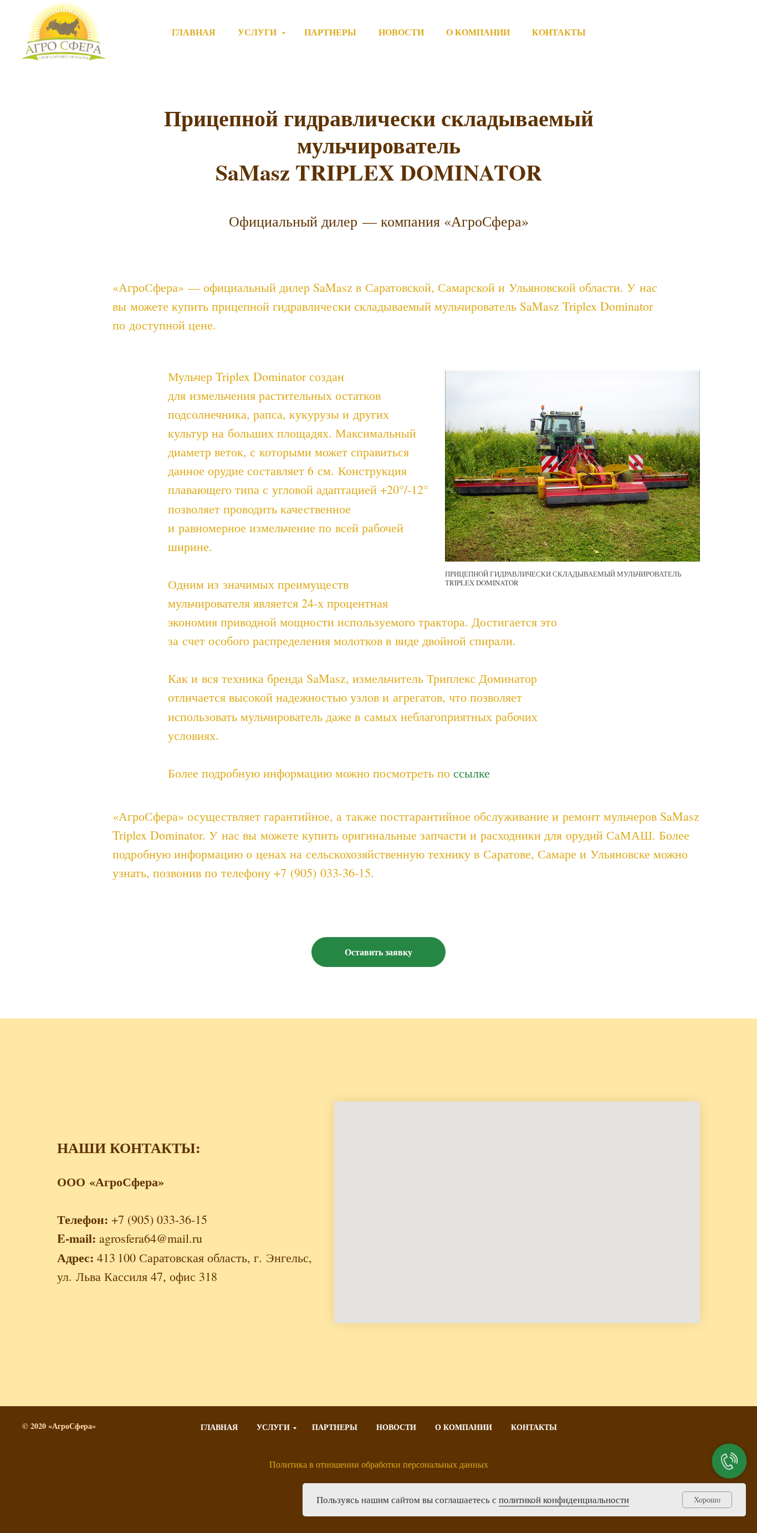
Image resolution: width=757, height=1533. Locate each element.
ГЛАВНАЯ (194, 31)
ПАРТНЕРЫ (330, 31)
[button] (378, 952)
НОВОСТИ (401, 31)
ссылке (471, 773)
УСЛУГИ (258, 31)
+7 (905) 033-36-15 (686, 32)
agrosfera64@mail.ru (150, 1238)
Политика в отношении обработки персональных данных (378, 1464)
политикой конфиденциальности (564, 1499)
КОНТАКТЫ (559, 31)
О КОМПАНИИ (478, 31)
